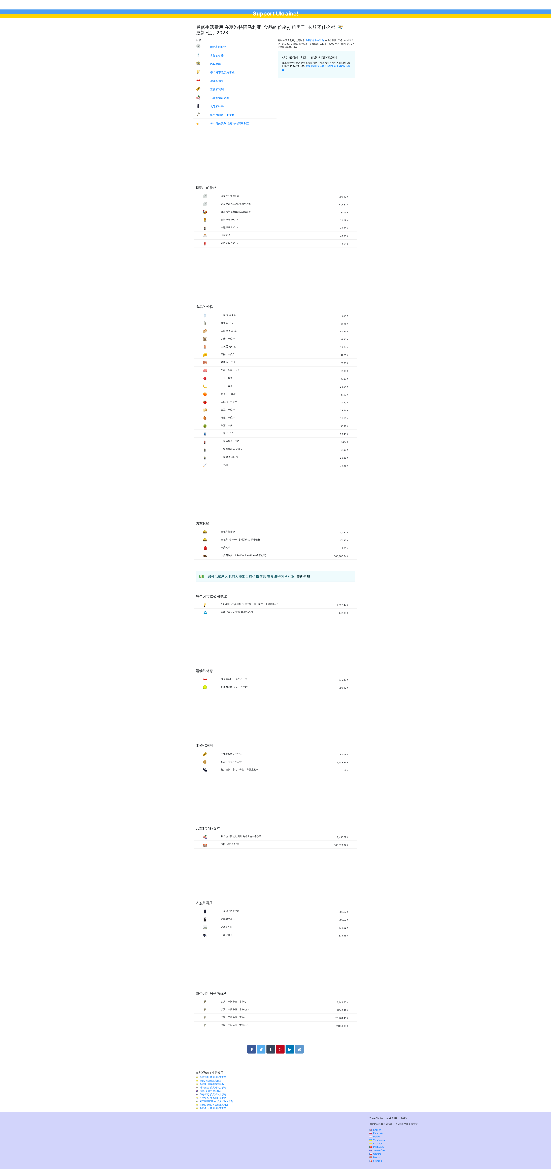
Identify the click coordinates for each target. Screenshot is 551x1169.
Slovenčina (378, 1150)
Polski (376, 1136)
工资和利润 (217, 89)
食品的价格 (217, 55)
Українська (379, 1140)
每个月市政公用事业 (222, 72)
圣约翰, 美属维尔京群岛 (212, 1084)
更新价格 (303, 576)
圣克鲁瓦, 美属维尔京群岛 (213, 1097)
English (376, 1129)
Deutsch (377, 1157)
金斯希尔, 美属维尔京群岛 (213, 1108)
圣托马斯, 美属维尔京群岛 (213, 1077)
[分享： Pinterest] (280, 1049)
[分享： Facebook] (251, 1049)
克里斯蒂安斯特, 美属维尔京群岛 (216, 1101)
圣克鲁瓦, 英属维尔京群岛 (213, 1094)
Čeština (376, 1153)
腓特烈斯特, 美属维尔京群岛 (214, 1104)
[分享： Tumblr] (270, 1049)
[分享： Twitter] (261, 1049)
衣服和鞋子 (217, 106)
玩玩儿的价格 (218, 46)
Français (377, 1160)
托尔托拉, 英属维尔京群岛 (213, 1087)
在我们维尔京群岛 (314, 40)
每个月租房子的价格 (222, 115)
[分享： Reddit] (299, 1049)
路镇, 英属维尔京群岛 (211, 1091)
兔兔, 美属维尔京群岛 (211, 1080)
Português (378, 1146)
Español (377, 1143)
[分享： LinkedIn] (290, 1049)
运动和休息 (217, 81)
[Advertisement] (275, 159)
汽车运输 (215, 64)
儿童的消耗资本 (219, 98)
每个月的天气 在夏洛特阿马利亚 (229, 123)
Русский (377, 1133)
